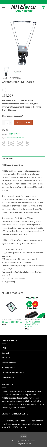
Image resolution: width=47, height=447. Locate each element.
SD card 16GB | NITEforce (12, 322)
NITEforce (20, 138)
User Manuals (8, 377)
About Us (6, 357)
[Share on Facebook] (9, 143)
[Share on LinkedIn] (27, 143)
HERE (14, 427)
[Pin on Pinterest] (22, 143)
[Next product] (4, 90)
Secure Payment (9, 362)
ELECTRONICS (15, 78)
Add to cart (23, 122)
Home (4, 78)
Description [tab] (7, 159)
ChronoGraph (11, 138)
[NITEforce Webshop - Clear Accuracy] (23, 8)
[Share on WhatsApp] (4, 143)
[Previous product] (9, 90)
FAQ (4, 348)
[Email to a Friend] (18, 143)
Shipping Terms (8, 367)
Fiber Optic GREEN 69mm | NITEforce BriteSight (32, 324)
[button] (3, 8)
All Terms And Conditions (13, 372)
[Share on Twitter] (13, 143)
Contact (5, 353)
